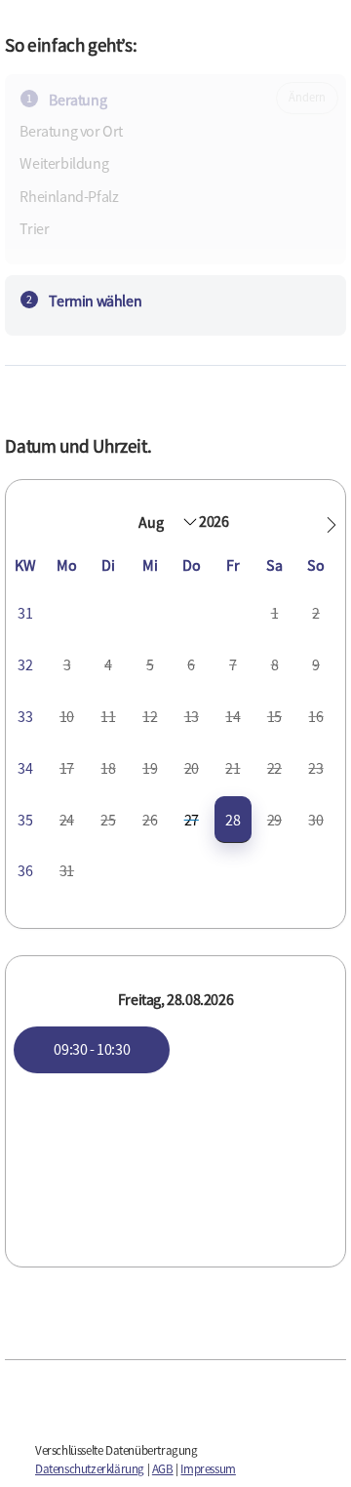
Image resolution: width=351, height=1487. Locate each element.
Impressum (207, 1469)
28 (232, 819)
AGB (163, 1469)
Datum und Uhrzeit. (78, 446)
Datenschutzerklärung (89, 1469)
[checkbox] (233, 820)
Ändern (307, 97)
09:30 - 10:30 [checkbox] (92, 1049)
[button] (331, 525)
